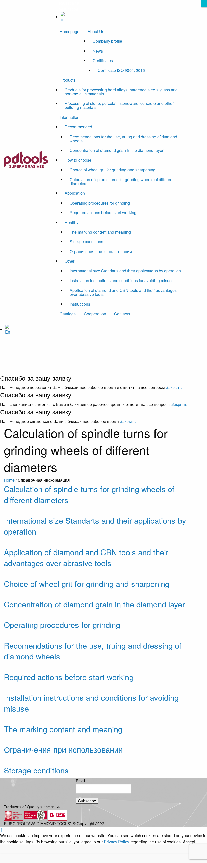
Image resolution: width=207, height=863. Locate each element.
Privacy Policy (116, 842)
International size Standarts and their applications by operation (125, 271)
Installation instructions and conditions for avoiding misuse (122, 280)
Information (70, 117)
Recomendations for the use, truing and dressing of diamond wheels (123, 139)
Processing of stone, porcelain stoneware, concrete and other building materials (119, 105)
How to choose (78, 160)
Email (80, 780)
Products (67, 80)
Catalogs (68, 314)
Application (75, 193)
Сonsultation (67, 9)
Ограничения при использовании (101, 251)
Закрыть (174, 387)
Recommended (78, 127)
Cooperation (95, 314)
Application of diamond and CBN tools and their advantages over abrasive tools (123, 292)
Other (69, 261)
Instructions (80, 304)
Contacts (122, 314)
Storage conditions (86, 242)
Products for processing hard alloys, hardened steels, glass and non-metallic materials (121, 92)
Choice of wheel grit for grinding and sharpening (113, 170)
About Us (96, 31)
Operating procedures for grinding (100, 203)
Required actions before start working (103, 212)
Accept (189, 842)
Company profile (107, 41)
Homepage (70, 31)
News (98, 51)
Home (9, 480)
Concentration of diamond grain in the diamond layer (116, 150)
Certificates (103, 60)
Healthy (72, 222)
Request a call (68, 3)
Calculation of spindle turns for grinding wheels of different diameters (121, 181)
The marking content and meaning (100, 232)
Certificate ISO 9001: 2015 (121, 70)
